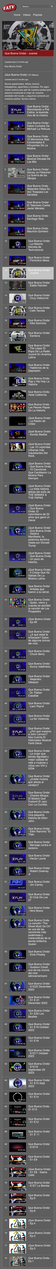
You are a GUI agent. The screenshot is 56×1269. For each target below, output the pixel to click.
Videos (26, 14)
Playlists (37, 14)
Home (17, 14)
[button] (28, 35)
